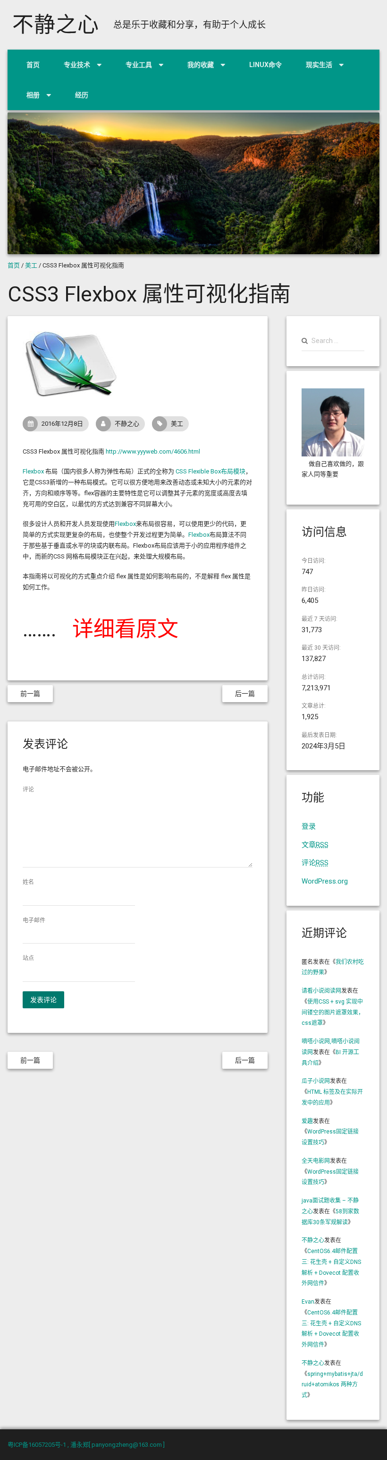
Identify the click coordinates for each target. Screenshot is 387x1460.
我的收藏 (200, 65)
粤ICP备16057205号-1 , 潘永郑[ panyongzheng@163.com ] (86, 1444)
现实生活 (319, 65)
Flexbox (33, 471)
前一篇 (30, 693)
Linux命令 (265, 65)
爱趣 (307, 1121)
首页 (33, 65)
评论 (28, 789)
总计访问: (314, 677)
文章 (315, 845)
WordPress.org (325, 881)
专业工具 (139, 65)
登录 (309, 826)
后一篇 (245, 693)
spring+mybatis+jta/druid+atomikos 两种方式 (332, 1385)
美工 (31, 265)
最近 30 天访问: (321, 647)
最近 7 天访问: (319, 619)
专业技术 (77, 65)
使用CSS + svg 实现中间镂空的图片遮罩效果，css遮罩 (333, 1012)
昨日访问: (314, 589)
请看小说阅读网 (321, 991)
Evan (308, 1301)
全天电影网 (316, 1161)
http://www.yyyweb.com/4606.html (153, 451)
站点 (28, 958)
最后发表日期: (319, 735)
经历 (81, 95)
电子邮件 (34, 920)
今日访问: (314, 561)
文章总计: (314, 706)
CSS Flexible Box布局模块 (210, 471)
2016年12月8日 (62, 423)
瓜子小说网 (316, 1081)
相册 (33, 95)
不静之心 (55, 24)
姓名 (28, 882)
